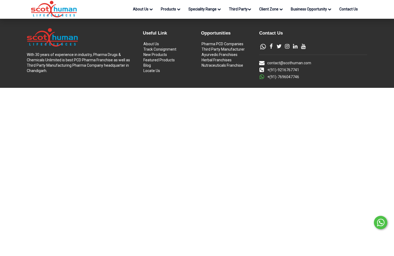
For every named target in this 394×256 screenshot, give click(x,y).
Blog (147, 65)
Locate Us (151, 71)
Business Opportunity (309, 9)
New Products (155, 54)
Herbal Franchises (217, 60)
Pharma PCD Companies (222, 44)
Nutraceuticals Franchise (222, 65)
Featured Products (159, 60)
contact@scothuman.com (289, 63)
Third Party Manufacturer (223, 49)
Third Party (238, 9)
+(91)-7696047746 (283, 77)
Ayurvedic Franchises (219, 54)
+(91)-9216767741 (283, 70)
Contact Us (348, 9)
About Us (141, 9)
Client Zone (269, 9)
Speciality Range (202, 9)
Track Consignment (159, 49)
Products (169, 9)
